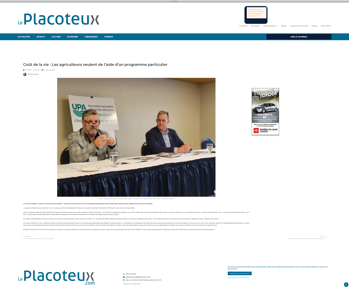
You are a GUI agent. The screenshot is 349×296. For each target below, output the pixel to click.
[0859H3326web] (265, 112)
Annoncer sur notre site (299, 26)
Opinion (108, 37)
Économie (72, 37)
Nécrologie (255, 26)
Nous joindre (326, 26)
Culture (56, 37)
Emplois (314, 26)
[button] (264, 9)
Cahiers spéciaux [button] (269, 26)
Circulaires (243, 26)
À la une (45, 70)
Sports (41, 37)
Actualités (23, 37)
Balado (283, 26)
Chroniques (91, 37)
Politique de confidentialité (131, 284)
